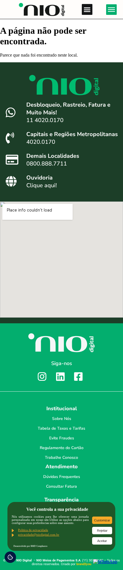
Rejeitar (102, 530)
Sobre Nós (61, 418)
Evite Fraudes (61, 438)
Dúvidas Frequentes (61, 476)
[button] (87, 9)
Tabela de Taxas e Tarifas (61, 428)
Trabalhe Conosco (61, 457)
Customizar (102, 520)
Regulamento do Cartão (62, 448)
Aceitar (102, 541)
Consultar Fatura (61, 486)
